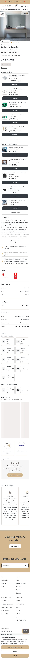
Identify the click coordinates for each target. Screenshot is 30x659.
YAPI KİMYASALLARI (21, 620)
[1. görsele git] (11, 42)
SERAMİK (18, 614)
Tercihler (15, 651)
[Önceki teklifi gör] (1, 1)
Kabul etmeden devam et (15, 647)
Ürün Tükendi (6, 64)
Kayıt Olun (18, 590)
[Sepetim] (27, 5)
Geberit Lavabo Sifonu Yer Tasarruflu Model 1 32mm (17, 89)
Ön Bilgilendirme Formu (7, 604)
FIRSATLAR (18, 601)
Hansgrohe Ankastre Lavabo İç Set (16, 114)
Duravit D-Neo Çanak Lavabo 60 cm (17, 200)
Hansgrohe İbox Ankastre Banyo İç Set (17, 102)
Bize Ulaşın (4, 68)
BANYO (18, 607)
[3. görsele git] (15, 42)
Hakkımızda (4, 580)
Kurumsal (3, 583)
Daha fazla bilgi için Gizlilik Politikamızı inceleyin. (12, 643)
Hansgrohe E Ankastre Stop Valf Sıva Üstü (18, 127)
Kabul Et (15, 656)
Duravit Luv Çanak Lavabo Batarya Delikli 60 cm (18, 160)
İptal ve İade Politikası (6, 607)
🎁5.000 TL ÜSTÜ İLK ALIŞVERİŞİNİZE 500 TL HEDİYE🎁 (15, 1)
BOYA (17, 617)
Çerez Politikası (5, 614)
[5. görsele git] (18, 42)
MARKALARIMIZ (20, 604)
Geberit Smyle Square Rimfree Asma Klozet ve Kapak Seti (17, 75)
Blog (2, 586)
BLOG (17, 623)
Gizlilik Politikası (5, 610)
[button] (2, 5)
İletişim (17, 580)
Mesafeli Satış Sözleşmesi (5, 601)
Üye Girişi (18, 593)
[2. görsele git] (13, 42)
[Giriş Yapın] (22, 5)
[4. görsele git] (17, 42)
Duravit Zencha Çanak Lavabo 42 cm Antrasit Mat (17, 173)
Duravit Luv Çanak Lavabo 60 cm (16, 147)
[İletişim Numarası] (16, 5)
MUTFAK (18, 610)
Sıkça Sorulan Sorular (21, 583)
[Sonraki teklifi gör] (29, 1)
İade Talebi (18, 586)
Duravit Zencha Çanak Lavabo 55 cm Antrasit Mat (17, 187)
